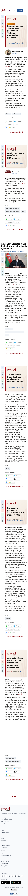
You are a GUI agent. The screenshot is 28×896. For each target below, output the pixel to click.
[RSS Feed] (22, 876)
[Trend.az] (5, 10)
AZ (14, 893)
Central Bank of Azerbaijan (12, 208)
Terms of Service (5, 861)
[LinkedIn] (19, 876)
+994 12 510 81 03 (5, 821)
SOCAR (8, 618)
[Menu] (25, 10)
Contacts (3, 843)
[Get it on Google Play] (16, 882)
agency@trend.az (5, 823)
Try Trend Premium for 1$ (15, 132)
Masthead (3, 840)
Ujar (7, 335)
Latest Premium (5, 832)
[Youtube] (12, 876)
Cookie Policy (4, 868)
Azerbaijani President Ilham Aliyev (14, 332)
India (7, 468)
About (2, 838)
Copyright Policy (5, 865)
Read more (14, 53)
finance (23, 211)
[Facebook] (5, 876)
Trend (7, 66)
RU (16, 893)
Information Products (6, 855)
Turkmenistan (16, 113)
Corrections (4, 847)
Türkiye (8, 113)
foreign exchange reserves (12, 211)
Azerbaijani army (10, 758)
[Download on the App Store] (5, 882)
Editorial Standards (5, 845)
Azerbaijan (8, 329)
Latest (2, 830)
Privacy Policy (4, 863)
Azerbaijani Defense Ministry (13, 761)
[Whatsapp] (2, 876)
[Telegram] (15, 876)
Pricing (2, 853)
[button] (2, 16)
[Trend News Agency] (5, 809)
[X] (9, 876)
